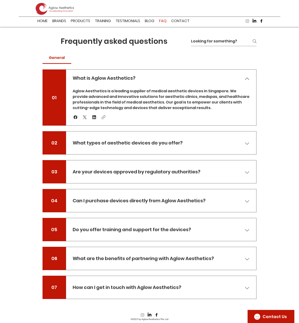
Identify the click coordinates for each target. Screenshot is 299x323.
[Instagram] (247, 21)
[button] (75, 117)
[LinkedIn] (254, 21)
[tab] (57, 58)
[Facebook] (261, 21)
